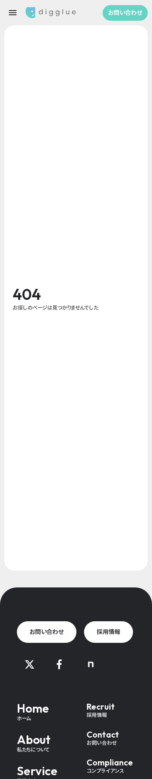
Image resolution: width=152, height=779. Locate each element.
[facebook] (59, 664)
